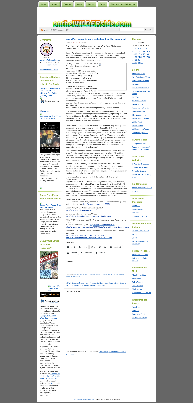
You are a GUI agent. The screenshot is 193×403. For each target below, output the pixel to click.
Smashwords (51, 378)
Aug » (140, 63)
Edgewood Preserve (140, 88)
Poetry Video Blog (139, 318)
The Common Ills (139, 115)
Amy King (136, 307)
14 (149, 51)
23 (136, 57)
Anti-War (76, 274)
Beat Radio (136, 278)
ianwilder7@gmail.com (49, 60)
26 (144, 57)
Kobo (53, 383)
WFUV (134, 234)
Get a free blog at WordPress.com (83, 399)
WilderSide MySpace (140, 129)
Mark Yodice (137, 289)
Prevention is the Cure (141, 108)
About (55, 4)
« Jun (134, 63)
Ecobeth (135, 84)
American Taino (138, 74)
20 (147, 54)
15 (133, 54)
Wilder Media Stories (140, 118)
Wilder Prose (137, 125)
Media (79, 4)
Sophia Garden (138, 111)
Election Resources (140, 255)
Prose (102, 4)
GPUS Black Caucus (140, 164)
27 (147, 57)
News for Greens (139, 171)
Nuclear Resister (139, 101)
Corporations (84, 274)
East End (136, 206)
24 (139, 57)
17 (139, 54)
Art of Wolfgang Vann (141, 77)
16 (136, 54)
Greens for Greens (140, 167)
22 (133, 57)
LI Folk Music (137, 209)
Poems (91, 4)
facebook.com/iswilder (49, 65)
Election (67, 4)
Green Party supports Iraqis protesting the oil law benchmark (96, 39)
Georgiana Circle (139, 143)
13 (147, 51)
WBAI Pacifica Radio (140, 231)
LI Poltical (136, 213)
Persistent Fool (138, 314)
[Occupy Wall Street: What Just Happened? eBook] (50, 303)
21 (149, 54)
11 (141, 51)
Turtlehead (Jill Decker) (141, 293)
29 (133, 60)
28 (149, 57)
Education (92, 274)
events (98, 274)
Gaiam (135, 191)
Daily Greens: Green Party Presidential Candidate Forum (91, 283)
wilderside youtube (140, 133)
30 (136, 60)
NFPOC (135, 97)
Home (43, 4)
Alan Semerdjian (139, 275)
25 (141, 57)
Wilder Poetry (137, 122)
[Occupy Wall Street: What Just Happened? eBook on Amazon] (50, 297)
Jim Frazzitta (137, 286)
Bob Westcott (137, 282)
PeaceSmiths (137, 104)
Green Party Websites (108, 274)
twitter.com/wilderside (49, 69)
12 (144, 51)
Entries (49, 30)
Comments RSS (62, 30)
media (73, 276)
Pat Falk (135, 311)
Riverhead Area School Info (123, 4)
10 (139, 51)
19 (144, 54)
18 (141, 54)
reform (77, 276)
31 (139, 60)
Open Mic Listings (139, 216)
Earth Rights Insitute (140, 81)
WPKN (134, 238)
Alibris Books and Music (142, 188)
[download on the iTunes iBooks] (50, 118)
